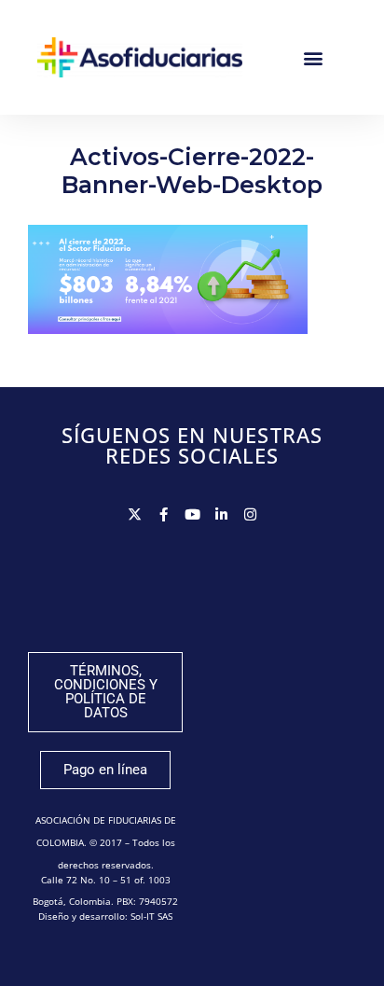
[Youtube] (192, 514)
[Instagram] (250, 514)
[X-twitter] (135, 514)
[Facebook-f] (164, 514)
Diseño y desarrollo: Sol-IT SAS (105, 916)
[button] (313, 57)
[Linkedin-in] (221, 514)
